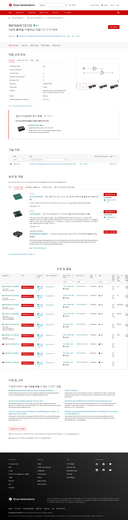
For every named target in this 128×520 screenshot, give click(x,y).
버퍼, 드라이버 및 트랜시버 (34, 18)
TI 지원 (41, 438)
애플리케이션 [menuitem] (20, 12)
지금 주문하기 (114, 27)
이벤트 (10, 477)
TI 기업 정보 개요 (13, 464)
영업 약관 (38, 508)
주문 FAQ (69, 474)
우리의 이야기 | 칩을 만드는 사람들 (19, 474)
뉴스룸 (10, 470)
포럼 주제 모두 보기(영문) (17, 429)
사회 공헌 (11, 487)
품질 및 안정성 (42, 481)
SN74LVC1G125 (33, 125)
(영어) (68, 36)
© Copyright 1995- (15, 512)
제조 (10, 484)
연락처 (40, 464)
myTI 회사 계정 (71, 467)
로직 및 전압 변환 (17, 18)
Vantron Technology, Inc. (40, 248)
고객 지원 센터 (42, 474)
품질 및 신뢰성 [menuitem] (44, 12)
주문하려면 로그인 (110, 194)
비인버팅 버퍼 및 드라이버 (54, 18)
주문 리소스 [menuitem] (56, 12)
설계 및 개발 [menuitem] (31, 12)
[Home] (22, 5)
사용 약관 (67, 434)
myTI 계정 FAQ (42, 484)
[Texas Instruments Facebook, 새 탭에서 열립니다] (103, 465)
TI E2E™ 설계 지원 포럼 (44, 467)
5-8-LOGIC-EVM (36, 197)
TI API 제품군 (70, 464)
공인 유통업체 (71, 477)
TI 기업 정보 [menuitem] (67, 12)
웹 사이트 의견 (61, 508)
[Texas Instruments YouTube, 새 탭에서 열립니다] (110, 470)
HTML (78, 36)
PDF (73, 36)
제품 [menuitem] (10, 12)
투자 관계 (11, 481)
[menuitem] (118, 12)
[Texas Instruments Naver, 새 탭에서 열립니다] (110, 465)
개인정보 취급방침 (28, 508)
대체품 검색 (41, 470)
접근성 (10, 508)
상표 (53, 508)
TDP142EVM (35, 214)
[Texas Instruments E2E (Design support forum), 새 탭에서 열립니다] (103, 470)
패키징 (40, 477)
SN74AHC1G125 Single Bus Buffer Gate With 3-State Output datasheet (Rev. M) (42, 36)
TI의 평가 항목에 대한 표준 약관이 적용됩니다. (22, 254)
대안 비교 (49, 116)
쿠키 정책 (17, 508)
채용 (10, 467)
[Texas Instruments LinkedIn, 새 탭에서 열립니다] (97, 470)
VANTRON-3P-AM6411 (39, 234)
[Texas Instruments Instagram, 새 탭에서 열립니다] (97, 465)
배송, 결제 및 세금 (72, 470)
